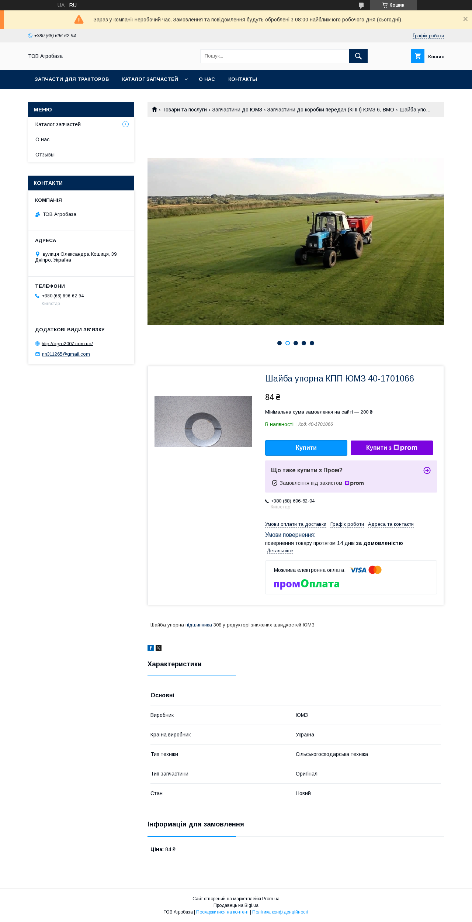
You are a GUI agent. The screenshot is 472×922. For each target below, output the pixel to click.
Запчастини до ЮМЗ (237, 110)
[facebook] (151, 649)
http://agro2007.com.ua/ (67, 343)
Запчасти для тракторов (72, 79)
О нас (207, 79)
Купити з (379, 448)
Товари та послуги (184, 110)
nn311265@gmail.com (66, 354)
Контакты (242, 79)
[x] (159, 649)
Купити (306, 448)
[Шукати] (358, 56)
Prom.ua (271, 898)
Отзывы (45, 155)
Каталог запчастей (150, 79)
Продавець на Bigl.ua (236, 905)
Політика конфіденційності (280, 912)
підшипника (198, 625)
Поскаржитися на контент (222, 912)
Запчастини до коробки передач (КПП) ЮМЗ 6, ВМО (330, 110)
